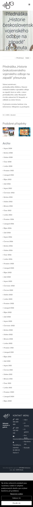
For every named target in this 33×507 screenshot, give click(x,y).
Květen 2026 (8, 153)
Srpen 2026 (8, 148)
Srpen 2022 (8, 321)
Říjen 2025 (7, 179)
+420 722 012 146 (16, 430)
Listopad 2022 (9, 308)
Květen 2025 (8, 197)
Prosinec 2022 (9, 303)
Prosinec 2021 (9, 348)
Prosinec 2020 (9, 392)
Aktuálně (13, 115)
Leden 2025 (8, 215)
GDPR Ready (19, 470)
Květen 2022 (8, 330)
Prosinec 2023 (9, 263)
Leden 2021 (8, 388)
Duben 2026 (8, 157)
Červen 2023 (8, 290)
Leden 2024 (8, 259)
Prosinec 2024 (9, 219)
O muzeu (26, 424)
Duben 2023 (8, 295)
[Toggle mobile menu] (29, 4)
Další (27, 58)
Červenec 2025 (9, 193)
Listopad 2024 (9, 224)
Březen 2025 (8, 206)
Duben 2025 (8, 201)
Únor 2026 (7, 162)
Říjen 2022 (8, 312)
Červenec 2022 (9, 325)
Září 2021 (7, 361)
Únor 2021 (7, 383)
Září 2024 (7, 233)
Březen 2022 (8, 339)
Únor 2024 (7, 255)
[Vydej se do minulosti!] (8, 128)
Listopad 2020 (9, 396)
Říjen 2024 (7, 228)
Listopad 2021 (9, 352)
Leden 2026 (8, 166)
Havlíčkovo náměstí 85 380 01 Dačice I (16, 449)
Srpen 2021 (8, 365)
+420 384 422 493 (16, 421)
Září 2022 (7, 317)
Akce (25, 420)
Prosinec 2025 (9, 170)
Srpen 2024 (8, 237)
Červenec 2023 (9, 286)
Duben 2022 (8, 334)
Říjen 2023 (8, 272)
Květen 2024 (8, 246)
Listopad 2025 (9, 175)
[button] (4, 132)
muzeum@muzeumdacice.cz (16, 439)
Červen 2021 (8, 370)
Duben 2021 (8, 374)
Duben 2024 (8, 250)
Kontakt (26, 448)
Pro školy (26, 437)
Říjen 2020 (8, 401)
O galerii (26, 430)
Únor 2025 (7, 210)
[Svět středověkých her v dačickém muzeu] (24, 128)
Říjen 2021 (7, 357)
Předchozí (20, 58)
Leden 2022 (8, 343)
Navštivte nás (26, 443)
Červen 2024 (8, 241)
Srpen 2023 (8, 281)
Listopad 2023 (9, 268)
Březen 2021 (8, 379)
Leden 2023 (8, 299)
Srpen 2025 (8, 188)
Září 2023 (7, 277)
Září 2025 (7, 184)
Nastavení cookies (16, 494)
